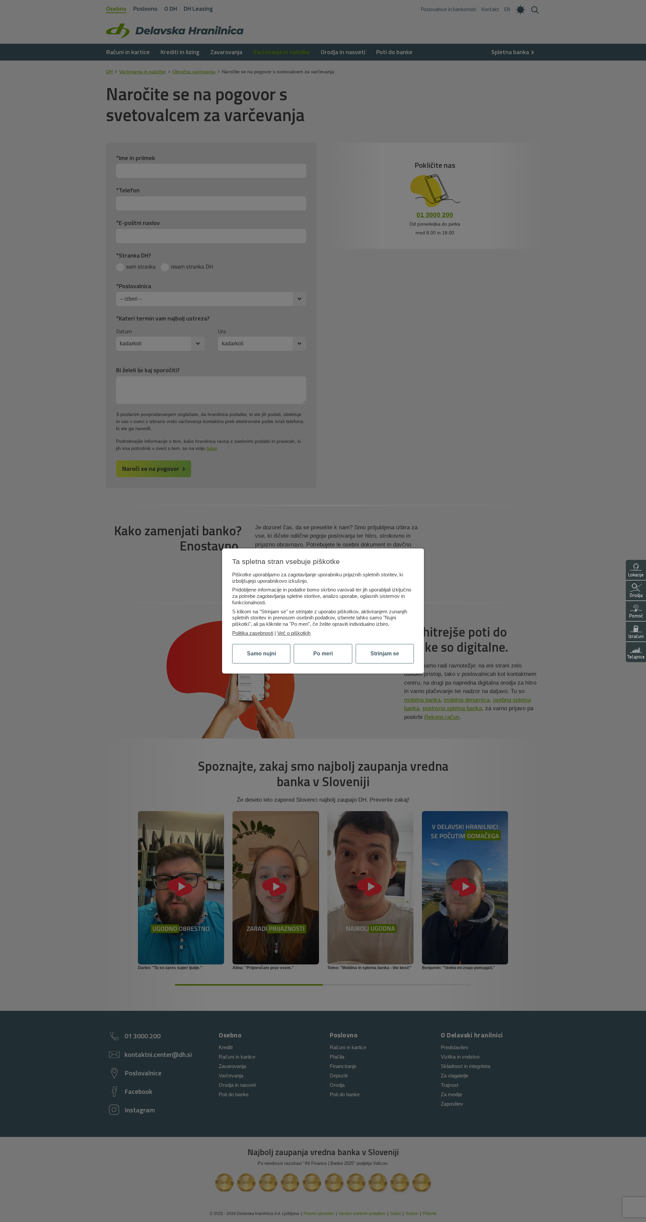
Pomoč (636, 615)
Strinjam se (384, 653)
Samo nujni (261, 653)
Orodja (636, 595)
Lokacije (636, 574)
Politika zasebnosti (252, 633)
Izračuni (636, 636)
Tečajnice (636, 656)
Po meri (323, 653)
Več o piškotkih (294, 633)
